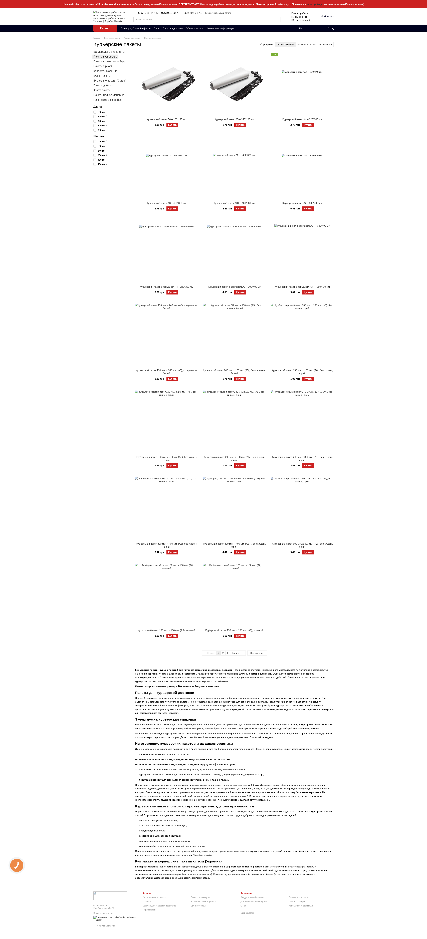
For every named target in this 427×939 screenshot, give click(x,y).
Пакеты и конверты (200, 897)
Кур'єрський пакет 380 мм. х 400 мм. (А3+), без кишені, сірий (234, 545)
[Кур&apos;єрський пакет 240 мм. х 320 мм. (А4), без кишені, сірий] (302, 421)
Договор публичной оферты (136, 28)
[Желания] (317, 28)
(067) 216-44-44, (148, 13)
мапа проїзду (314, 4)
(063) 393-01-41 (192, 13)
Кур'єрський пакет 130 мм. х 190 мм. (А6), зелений (166, 630)
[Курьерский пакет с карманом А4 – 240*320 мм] (166, 251)
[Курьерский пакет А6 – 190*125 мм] (166, 84)
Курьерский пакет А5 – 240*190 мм (234, 119)
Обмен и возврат (195, 28)
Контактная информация (220, 28)
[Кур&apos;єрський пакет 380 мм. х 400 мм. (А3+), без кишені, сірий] (234, 508)
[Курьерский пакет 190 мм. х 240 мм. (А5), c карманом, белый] (166, 335)
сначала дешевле (307, 44)
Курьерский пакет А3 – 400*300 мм (166, 203)
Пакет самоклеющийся (107, 99)
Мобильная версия (105, 926)
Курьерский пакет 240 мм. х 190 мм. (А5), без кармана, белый (234, 372)
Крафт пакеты (102, 90)
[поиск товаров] (278, 19)
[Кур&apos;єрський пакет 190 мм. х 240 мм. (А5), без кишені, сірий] (166, 421)
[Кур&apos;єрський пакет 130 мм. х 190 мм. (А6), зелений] (166, 595)
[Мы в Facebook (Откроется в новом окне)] (239, 28)
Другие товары (198, 905)
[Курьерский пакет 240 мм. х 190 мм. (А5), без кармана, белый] (234, 335)
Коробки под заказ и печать (218, 13)
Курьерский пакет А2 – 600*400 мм (302, 203)
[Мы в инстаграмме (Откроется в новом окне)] (243, 28)
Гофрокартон (148, 909)
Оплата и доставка (173, 28)
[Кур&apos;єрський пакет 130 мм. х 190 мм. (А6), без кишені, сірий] (302, 335)
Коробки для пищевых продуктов (159, 905)
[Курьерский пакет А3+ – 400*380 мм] (234, 167)
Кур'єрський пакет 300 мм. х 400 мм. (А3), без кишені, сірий (166, 545)
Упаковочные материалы (203, 901)
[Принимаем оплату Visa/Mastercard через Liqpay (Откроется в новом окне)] (115, 918)
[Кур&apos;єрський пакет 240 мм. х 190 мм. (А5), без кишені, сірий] (234, 421)
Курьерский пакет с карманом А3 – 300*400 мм (234, 286)
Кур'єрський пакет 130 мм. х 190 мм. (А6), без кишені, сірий (302, 372)
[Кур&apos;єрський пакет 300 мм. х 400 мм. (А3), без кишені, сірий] (166, 508)
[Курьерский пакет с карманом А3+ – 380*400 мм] (302, 251)
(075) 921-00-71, (170, 13)
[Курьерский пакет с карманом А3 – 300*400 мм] (234, 251)
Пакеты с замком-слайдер (109, 61)
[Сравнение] (311, 28)
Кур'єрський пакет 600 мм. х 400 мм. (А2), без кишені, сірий (302, 545)
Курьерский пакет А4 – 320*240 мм (302, 119)
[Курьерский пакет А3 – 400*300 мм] (166, 167)
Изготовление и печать (154, 897)
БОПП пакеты (102, 75)
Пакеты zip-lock (102, 66)
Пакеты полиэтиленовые (108, 95)
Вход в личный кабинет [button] (252, 897)
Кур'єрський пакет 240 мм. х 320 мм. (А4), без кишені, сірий (302, 458)
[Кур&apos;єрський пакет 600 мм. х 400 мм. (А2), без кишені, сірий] (302, 508)
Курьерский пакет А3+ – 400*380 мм (234, 203)
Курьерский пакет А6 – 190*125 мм (166, 119)
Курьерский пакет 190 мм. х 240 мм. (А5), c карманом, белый (166, 372)
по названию (325, 44)
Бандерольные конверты (109, 51)
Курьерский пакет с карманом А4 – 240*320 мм (166, 286)
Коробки (146, 901)
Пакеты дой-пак (103, 85)
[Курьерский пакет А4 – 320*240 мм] (302, 84)
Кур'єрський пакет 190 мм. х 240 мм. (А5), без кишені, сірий (166, 458)
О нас (157, 28)
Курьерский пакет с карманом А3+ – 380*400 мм (302, 286)
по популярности (285, 44)
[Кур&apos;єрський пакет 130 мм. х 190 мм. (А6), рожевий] (234, 595)
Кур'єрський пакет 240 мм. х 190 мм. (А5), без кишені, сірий (234, 458)
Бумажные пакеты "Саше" (109, 80)
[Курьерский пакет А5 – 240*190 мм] (234, 84)
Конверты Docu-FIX (105, 71)
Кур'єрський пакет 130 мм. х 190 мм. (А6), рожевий (234, 630)
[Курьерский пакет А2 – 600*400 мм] (302, 167)
